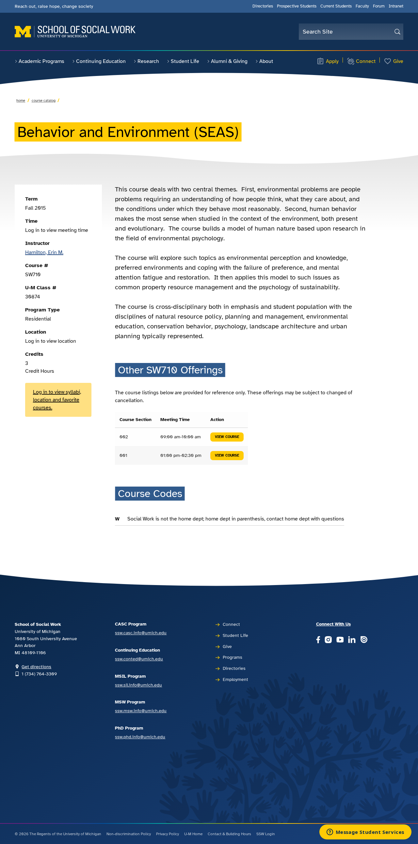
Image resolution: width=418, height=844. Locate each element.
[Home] (75, 32)
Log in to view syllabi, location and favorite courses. (57, 400)
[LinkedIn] (351, 640)
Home (20, 100)
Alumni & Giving (229, 61)
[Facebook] (318, 640)
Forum (379, 6)
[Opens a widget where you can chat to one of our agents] (365, 832)
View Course (227, 437)
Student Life (185, 61)
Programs (232, 657)
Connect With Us (333, 624)
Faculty (362, 6)
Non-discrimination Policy (128, 834)
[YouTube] (340, 640)
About (266, 61)
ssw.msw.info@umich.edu (141, 711)
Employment (235, 679)
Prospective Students (296, 6)
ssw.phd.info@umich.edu (140, 737)
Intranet (396, 6)
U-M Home (193, 834)
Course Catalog (44, 100)
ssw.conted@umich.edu (139, 659)
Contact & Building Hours (229, 834)
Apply (332, 61)
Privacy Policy (167, 834)
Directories (262, 6)
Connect (366, 61)
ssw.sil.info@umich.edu (138, 685)
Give (398, 61)
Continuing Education (101, 61)
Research (148, 61)
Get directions (36, 667)
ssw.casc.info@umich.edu (141, 633)
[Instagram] (328, 640)
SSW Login (265, 834)
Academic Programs (41, 61)
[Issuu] (363, 640)
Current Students (336, 6)
